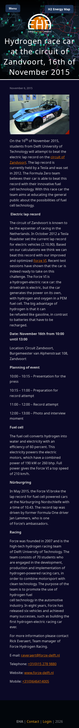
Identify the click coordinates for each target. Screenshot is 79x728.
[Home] (39, 23)
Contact (33, 721)
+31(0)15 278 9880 (42, 664)
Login (47, 721)
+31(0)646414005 (35, 681)
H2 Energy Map (59, 9)
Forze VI (39, 260)
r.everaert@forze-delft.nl (40, 655)
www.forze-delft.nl (39, 672)
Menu (13, 8)
